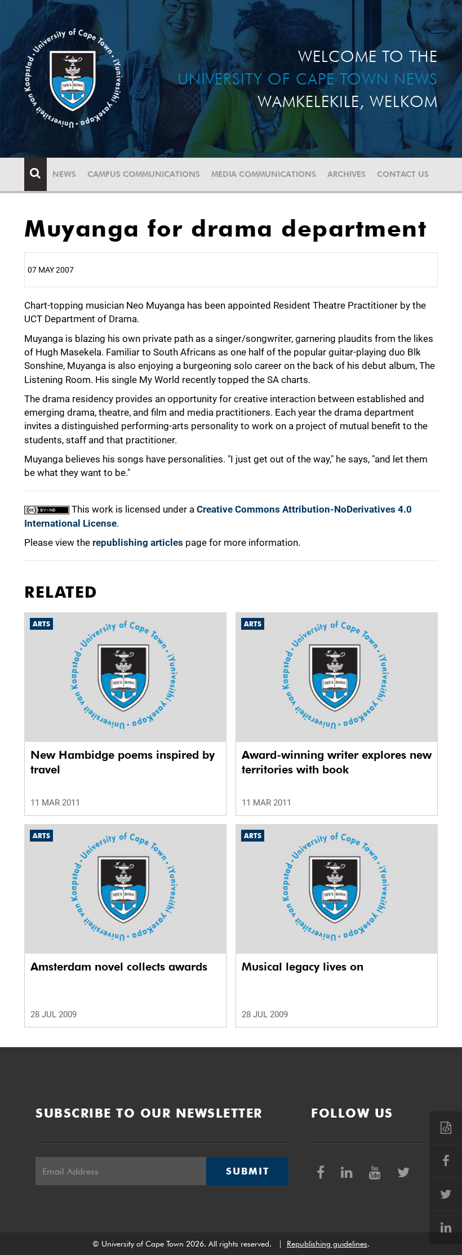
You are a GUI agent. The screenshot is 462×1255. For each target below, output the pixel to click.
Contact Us (403, 174)
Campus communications (143, 174)
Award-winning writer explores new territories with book (337, 762)
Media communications (263, 174)
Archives (346, 174)
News (64, 174)
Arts (41, 624)
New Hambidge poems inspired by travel (122, 762)
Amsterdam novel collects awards (118, 966)
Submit (247, 1171)
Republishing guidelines (327, 1243)
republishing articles (137, 542)
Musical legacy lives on (302, 966)
